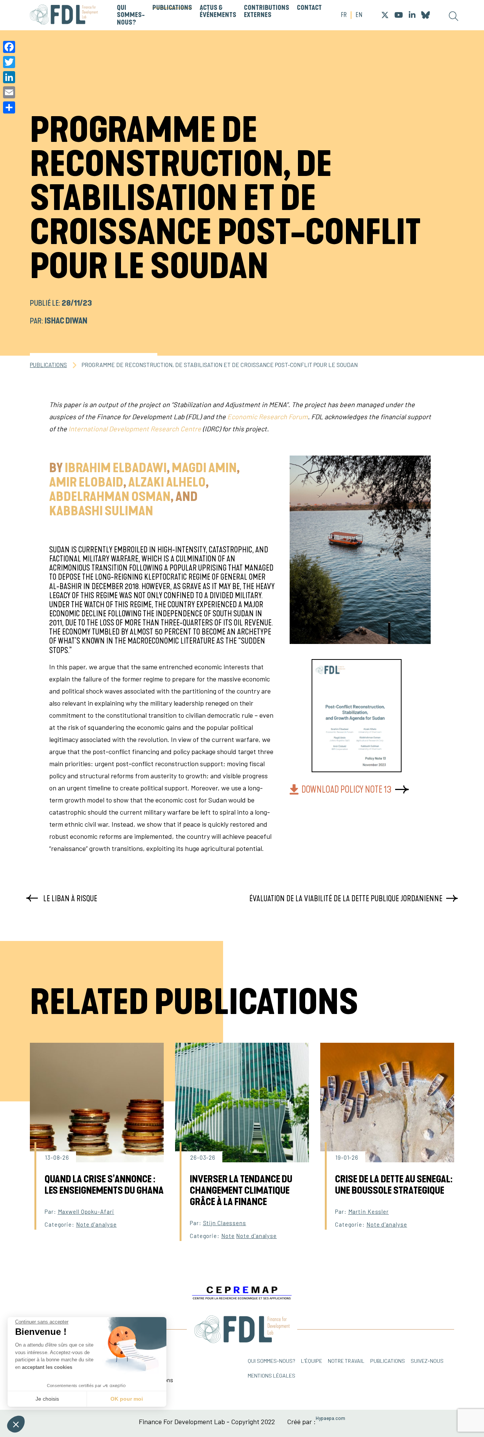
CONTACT (309, 8)
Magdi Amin (204, 468)
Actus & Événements (218, 11)
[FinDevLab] (64, 15)
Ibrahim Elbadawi (116, 468)
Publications (172, 8)
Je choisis (47, 1399)
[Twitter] (9, 62)
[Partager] (9, 107)
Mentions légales (271, 1375)
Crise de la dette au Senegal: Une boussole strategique (393, 1185)
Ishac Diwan (66, 321)
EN (358, 15)
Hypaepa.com (330, 1418)
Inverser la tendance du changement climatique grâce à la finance (241, 1191)
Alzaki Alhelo (167, 483)
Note (228, 1235)
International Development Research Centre (134, 429)
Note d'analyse (96, 1224)
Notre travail (346, 1361)
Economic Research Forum (267, 416)
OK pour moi (126, 1399)
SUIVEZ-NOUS (427, 1361)
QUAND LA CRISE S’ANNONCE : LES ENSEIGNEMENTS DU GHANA (104, 1185)
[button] (16, 1424)
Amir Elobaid (86, 483)
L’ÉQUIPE (311, 1361)
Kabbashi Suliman (101, 511)
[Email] (9, 92)
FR (344, 15)
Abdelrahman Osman (110, 497)
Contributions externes (266, 11)
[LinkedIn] (9, 77)
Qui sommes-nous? (131, 15)
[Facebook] (9, 46)
